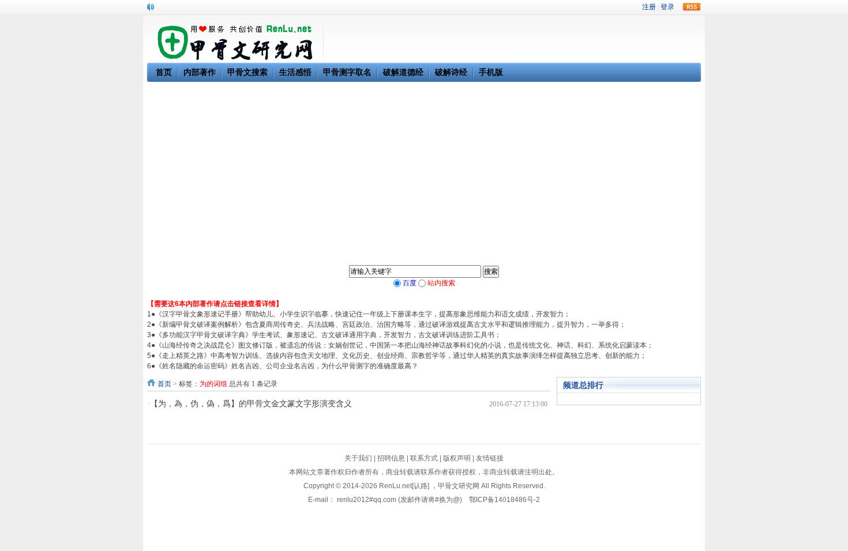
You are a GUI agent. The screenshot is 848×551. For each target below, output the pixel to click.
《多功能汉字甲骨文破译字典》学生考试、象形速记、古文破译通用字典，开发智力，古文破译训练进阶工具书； (328, 335)
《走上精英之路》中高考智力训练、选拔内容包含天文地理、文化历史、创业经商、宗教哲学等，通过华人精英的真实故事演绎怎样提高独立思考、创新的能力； (401, 356)
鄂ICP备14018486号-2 (504, 500)
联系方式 (424, 458)
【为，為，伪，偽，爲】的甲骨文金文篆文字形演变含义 (251, 403)
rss (691, 7)
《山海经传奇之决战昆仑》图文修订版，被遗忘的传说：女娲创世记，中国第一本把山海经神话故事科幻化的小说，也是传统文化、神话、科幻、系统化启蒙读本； (404, 345)
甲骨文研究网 (458, 486)
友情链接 (490, 458)
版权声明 (457, 458)
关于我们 (358, 458)
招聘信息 (391, 458)
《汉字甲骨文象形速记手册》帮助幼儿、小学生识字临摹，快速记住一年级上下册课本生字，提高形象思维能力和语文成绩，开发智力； (363, 314)
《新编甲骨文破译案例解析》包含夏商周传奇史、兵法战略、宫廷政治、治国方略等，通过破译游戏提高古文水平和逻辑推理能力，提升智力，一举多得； (390, 324)
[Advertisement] (424, 168)
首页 (164, 384)
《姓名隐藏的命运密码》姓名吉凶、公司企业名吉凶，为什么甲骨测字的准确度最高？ (286, 366)
